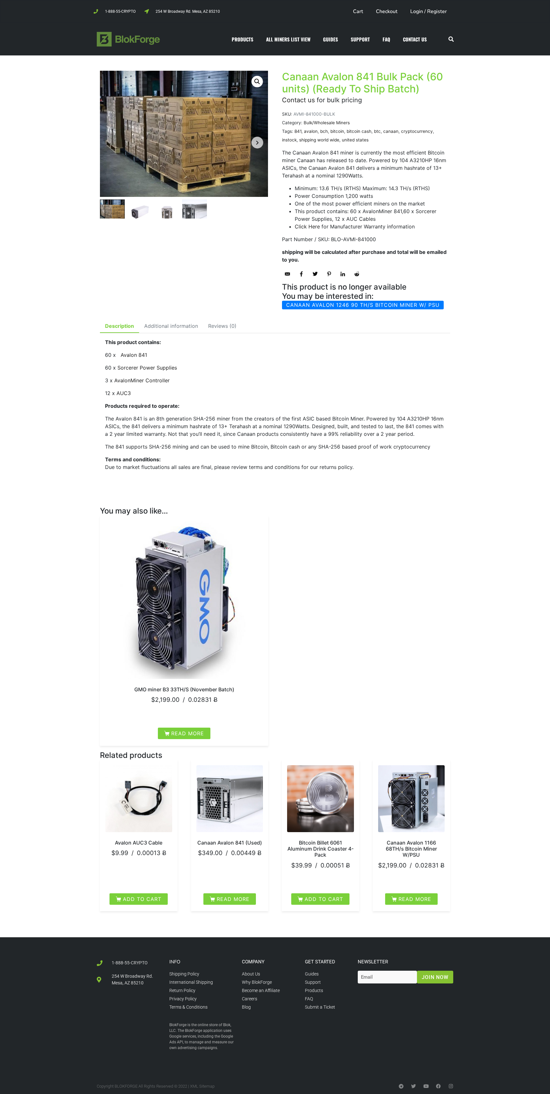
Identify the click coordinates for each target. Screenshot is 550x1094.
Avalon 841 (134, 355)
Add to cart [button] (142, 899)
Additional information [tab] (171, 326)
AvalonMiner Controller (142, 380)
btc (377, 131)
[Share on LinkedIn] (342, 274)
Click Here (307, 226)
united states (355, 139)
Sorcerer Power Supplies (147, 367)
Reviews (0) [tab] (222, 326)
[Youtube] (426, 1085)
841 (297, 131)
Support (360, 39)
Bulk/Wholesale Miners (327, 122)
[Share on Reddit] (356, 274)
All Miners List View (288, 39)
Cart (358, 11)
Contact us (298, 100)
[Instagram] (450, 1085)
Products (242, 39)
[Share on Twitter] (315, 274)
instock (289, 139)
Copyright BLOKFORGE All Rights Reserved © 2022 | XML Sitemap (156, 1085)
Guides (330, 39)
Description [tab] (119, 326)
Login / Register (428, 11)
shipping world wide (319, 139)
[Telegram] (401, 1085)
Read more (187, 733)
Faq (386, 39)
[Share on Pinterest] (329, 274)
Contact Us (415, 39)
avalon (311, 131)
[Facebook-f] (438, 1085)
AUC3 (123, 393)
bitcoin (337, 131)
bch (324, 131)
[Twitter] (413, 1085)
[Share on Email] (287, 274)
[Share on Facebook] (301, 274)
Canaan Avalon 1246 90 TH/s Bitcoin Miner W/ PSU (363, 305)
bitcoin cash (359, 131)
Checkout (387, 11)
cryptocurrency (417, 131)
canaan (390, 131)
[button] (451, 39)
